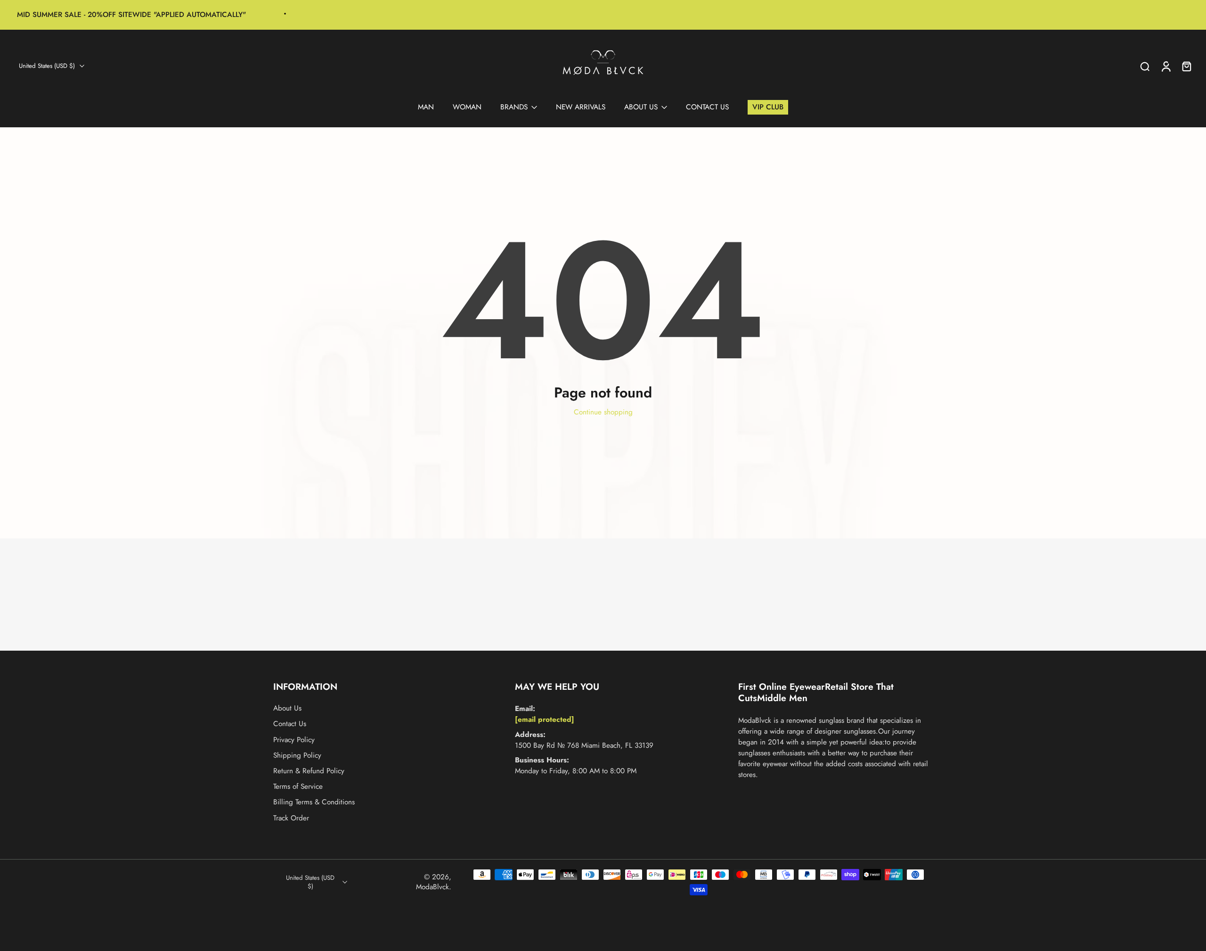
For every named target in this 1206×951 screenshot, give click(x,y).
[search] (1144, 66)
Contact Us (289, 724)
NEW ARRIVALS (580, 107)
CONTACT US (707, 107)
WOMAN (467, 107)
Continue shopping (603, 412)
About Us (287, 708)
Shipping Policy (297, 756)
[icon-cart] (1186, 66)
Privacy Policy (294, 740)
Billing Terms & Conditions (314, 802)
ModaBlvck (432, 887)
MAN (426, 107)
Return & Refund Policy (308, 771)
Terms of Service (298, 787)
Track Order (291, 818)
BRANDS (514, 107)
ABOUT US (641, 107)
